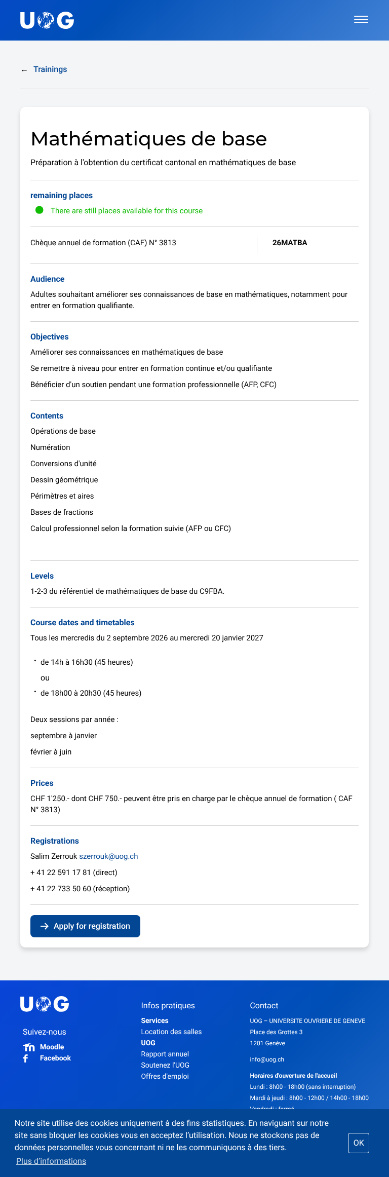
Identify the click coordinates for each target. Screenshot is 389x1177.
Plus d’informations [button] (51, 1161)
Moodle (52, 1047)
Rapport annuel (165, 1054)
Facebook (55, 1058)
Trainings (43, 69)
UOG (148, 1043)
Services (154, 1021)
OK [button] (359, 1143)
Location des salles (171, 1032)
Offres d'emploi (164, 1077)
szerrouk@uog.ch (108, 856)
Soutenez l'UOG (165, 1065)
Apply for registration (92, 926)
